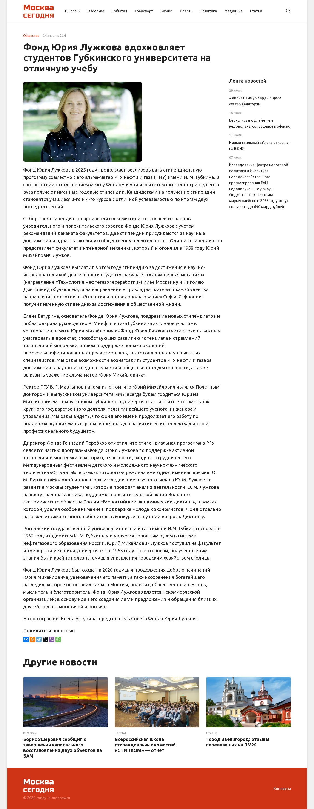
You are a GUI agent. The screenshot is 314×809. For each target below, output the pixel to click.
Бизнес (167, 11)
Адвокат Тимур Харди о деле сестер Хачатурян (255, 101)
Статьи (256, 11)
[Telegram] (39, 639)
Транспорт (143, 11)
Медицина (233, 11)
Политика (208, 11)
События (119, 11)
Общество (31, 35)
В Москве (96, 11)
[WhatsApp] (58, 639)
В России (72, 11)
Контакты (282, 788)
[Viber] (51, 639)
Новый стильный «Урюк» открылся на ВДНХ (260, 145)
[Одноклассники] (32, 639)
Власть (186, 11)
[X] (45, 639)
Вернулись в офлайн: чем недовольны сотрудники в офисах (259, 123)
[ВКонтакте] (26, 639)
